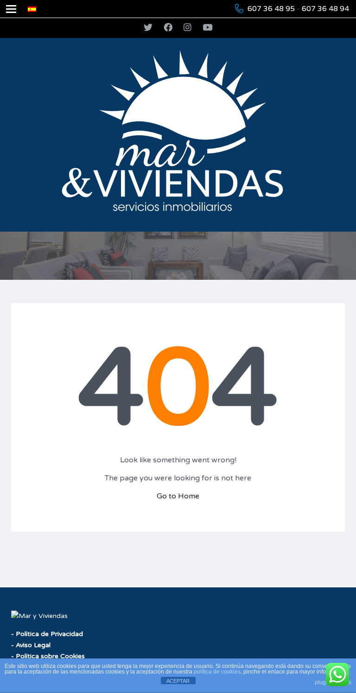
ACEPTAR (178, 681)
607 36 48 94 (325, 8)
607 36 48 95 (271, 8)
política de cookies (217, 671)
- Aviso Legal (31, 645)
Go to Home (178, 496)
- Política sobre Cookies (48, 656)
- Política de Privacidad (47, 634)
